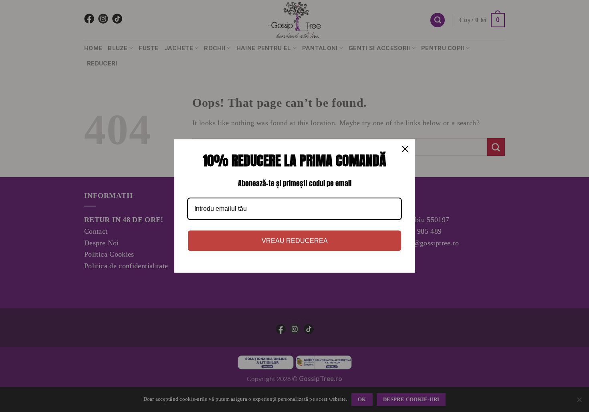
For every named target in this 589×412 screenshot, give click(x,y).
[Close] (405, 149)
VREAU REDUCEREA (295, 240)
